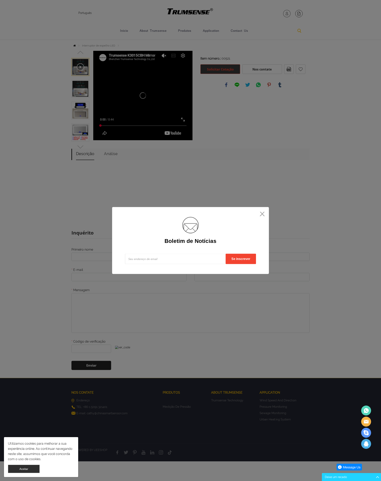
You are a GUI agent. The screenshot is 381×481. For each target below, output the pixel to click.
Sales (366, 422)
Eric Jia (366, 410)
